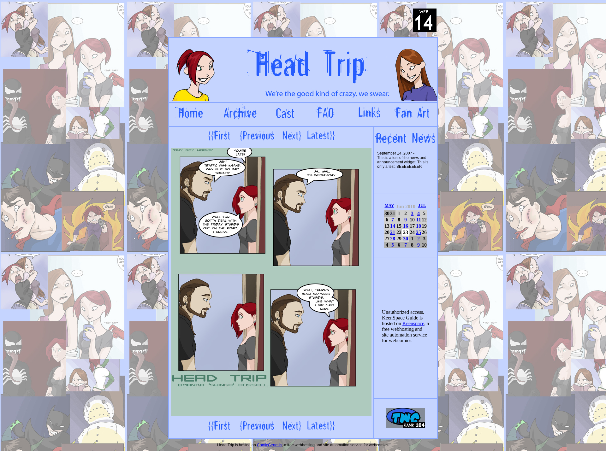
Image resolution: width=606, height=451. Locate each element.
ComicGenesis (269, 445)
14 (392, 226)
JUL (422, 205)
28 (392, 238)
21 (392, 232)
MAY (389, 205)
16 (405, 226)
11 (418, 219)
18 (418, 226)
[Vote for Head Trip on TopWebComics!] (405, 427)
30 (405, 238)
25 (418, 232)
